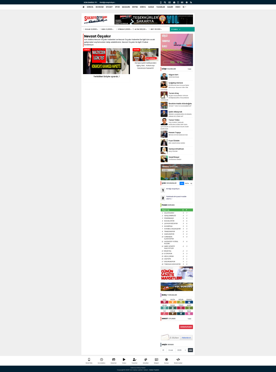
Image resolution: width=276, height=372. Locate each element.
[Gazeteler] (182, 2)
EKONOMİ (100, 7)
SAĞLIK (151, 7)
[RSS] (191, 2)
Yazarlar (134, 363)
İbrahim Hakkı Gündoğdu (180, 103)
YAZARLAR (160, 7)
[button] (184, 7)
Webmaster (178, 363)
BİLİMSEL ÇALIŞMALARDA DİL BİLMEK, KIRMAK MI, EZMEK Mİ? (180, 115)
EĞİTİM (135, 7)
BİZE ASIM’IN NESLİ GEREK (177, 143)
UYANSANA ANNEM (175, 159)
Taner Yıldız (174, 120)
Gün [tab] (181, 183)
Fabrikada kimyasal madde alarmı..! (174, 197)
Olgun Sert (173, 74)
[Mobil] (160, 2)
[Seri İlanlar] (178, 2)
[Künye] (187, 2)
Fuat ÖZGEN (174, 140)
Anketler (146, 363)
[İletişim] (169, 2)
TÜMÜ (189, 69)
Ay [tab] (191, 183)
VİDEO (177, 7)
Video (124, 363)
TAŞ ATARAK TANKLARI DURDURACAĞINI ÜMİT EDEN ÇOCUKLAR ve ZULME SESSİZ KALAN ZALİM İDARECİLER (175, 125)
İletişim (156, 363)
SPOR (117, 7)
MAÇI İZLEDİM (173, 151)
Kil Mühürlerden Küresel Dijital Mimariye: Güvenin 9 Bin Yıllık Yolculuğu (175, 87)
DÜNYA (143, 7)
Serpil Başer (174, 157)
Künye (166, 363)
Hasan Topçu (175, 132)
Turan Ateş (174, 93)
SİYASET (109, 7)
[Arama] (165, 2)
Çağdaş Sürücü (176, 83)
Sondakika (101, 363)
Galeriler (114, 363)
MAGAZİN (126, 7)
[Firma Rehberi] (174, 2)
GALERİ (170, 7)
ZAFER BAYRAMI (174, 77)
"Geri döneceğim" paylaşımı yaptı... (114, 2)
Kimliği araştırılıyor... (171, 190)
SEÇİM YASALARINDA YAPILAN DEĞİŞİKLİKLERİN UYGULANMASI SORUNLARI (175, 98)
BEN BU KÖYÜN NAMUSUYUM (178, 135)
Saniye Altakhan (176, 149)
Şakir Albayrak (175, 112)
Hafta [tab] (187, 183)
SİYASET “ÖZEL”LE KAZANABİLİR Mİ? (180, 106)
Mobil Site (89, 363)
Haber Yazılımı (154, 370)
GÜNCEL (90, 7)
